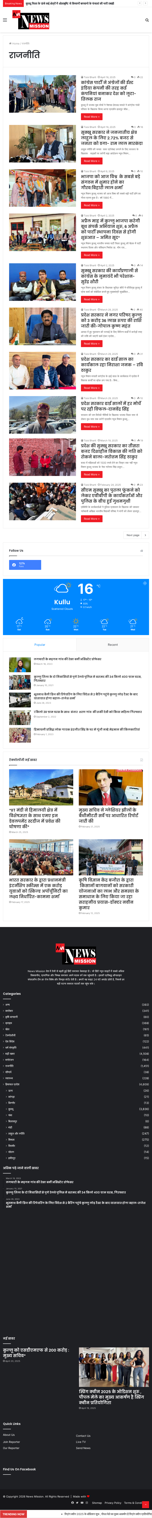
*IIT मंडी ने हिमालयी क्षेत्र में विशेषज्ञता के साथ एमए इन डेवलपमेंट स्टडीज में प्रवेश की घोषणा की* (34, 818)
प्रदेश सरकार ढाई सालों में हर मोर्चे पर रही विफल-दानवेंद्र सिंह (111, 406)
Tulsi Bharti (90, 77)
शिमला (11, 1139)
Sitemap (97, 1502)
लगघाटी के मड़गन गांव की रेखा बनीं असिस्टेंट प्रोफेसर (67, 659)
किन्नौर (11, 1103)
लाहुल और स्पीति (16, 1133)
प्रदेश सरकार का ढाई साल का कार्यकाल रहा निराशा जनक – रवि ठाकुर (112, 365)
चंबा (10, 1115)
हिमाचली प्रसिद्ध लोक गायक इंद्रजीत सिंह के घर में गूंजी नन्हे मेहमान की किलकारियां (87, 730)
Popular (39, 645)
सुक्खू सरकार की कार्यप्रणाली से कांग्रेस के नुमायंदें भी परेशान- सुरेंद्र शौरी (109, 276)
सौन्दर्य (8, 1072)
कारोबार (9, 1010)
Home (15, 43)
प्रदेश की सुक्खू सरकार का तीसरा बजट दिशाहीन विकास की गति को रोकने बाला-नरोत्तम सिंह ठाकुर (111, 451)
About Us (9, 1434)
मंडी (10, 1127)
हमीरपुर (11, 1158)
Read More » (92, 116)
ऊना (10, 1090)
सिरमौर (11, 1145)
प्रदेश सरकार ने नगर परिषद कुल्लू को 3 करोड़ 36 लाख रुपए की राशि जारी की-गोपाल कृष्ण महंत (111, 320)
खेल (7, 1029)
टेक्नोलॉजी (10, 1035)
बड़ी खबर (10, 1053)
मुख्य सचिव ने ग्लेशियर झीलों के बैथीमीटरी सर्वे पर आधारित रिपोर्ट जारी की (108, 815)
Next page (133, 535)
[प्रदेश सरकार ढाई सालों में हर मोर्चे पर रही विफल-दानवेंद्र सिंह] (42, 415)
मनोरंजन (9, 1059)
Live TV (81, 1441)
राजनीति (9, 1066)
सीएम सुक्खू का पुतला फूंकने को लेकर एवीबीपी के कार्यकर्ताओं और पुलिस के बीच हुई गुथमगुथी (111, 495)
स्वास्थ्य (9, 1078)
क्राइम (8, 1023)
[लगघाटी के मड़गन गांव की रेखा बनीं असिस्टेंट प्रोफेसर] (20, 664)
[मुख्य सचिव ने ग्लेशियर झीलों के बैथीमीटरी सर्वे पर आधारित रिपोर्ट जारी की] (111, 787)
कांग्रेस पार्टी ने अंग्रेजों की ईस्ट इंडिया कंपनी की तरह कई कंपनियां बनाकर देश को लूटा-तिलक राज (77, 3)
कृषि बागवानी (11, 1017)
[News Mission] (31, 20)
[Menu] (5, 21)
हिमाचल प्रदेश (12, 1084)
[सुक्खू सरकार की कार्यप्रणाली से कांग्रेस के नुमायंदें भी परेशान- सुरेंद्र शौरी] (42, 282)
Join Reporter (11, 1441)
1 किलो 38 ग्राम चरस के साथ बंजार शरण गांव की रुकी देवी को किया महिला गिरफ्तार (88, 712)
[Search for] (147, 21)
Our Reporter (11, 1448)
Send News (83, 1448)
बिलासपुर (12, 1121)
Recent (113, 645)
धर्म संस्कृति (10, 1047)
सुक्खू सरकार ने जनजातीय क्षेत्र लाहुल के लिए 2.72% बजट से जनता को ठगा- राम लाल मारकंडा (112, 138)
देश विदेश (9, 1041)
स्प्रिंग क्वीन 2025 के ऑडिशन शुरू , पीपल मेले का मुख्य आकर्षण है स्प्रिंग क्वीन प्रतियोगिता (111, 1397)
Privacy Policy (113, 1502)
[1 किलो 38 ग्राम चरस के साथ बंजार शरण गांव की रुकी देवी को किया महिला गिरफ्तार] (20, 717)
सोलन (11, 1152)
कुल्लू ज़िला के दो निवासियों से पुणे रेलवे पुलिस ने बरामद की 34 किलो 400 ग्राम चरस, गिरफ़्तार (88, 679)
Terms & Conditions (136, 1502)
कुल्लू (10, 1109)
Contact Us (83, 1435)
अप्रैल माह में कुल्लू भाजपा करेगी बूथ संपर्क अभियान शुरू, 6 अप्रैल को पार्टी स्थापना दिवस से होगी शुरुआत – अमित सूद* (110, 229)
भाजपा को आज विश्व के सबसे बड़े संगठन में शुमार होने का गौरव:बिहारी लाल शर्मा (110, 182)
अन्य (7, 1004)
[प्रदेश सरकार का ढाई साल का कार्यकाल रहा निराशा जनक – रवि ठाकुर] (42, 371)
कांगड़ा (11, 1096)
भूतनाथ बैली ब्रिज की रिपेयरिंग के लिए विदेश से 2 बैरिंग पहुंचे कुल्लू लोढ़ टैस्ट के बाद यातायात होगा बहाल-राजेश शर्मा (86, 696)
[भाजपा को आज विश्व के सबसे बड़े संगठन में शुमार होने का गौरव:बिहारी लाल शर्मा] (42, 188)
